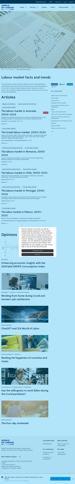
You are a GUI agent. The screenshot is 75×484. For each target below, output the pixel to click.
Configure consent (37, 250)
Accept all (37, 254)
